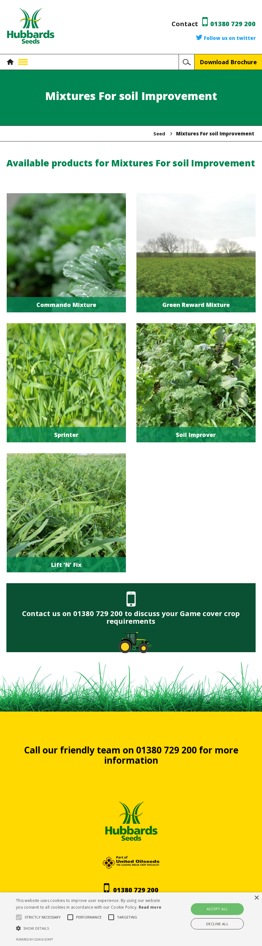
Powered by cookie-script (34, 939)
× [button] (256, 898)
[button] (91, 928)
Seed (159, 133)
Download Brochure (228, 62)
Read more (150, 907)
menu (23, 62)
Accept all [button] (217, 908)
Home (11, 62)
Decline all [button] (217, 923)
